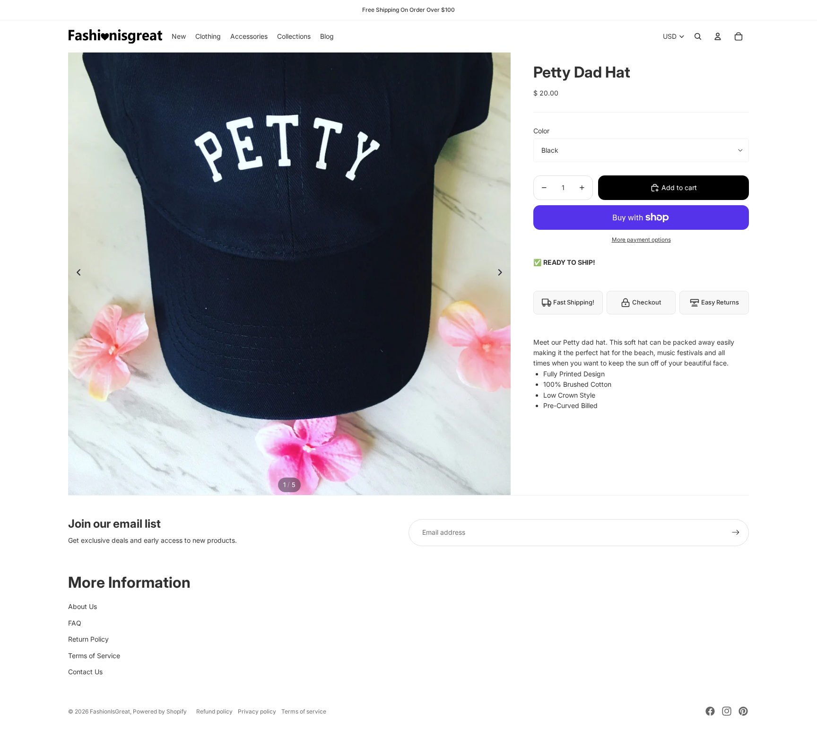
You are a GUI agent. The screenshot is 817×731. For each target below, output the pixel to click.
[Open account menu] (717, 36)
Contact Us (85, 672)
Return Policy (88, 639)
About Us (82, 606)
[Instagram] (726, 711)
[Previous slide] (76, 273)
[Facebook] (710, 711)
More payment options (641, 239)
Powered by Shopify (160, 711)
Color (541, 131)
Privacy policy (257, 711)
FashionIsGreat (110, 711)
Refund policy (214, 711)
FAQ (74, 623)
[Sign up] (736, 532)
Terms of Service (94, 656)
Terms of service (303, 711)
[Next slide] (503, 273)
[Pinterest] (743, 711)
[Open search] (697, 36)
